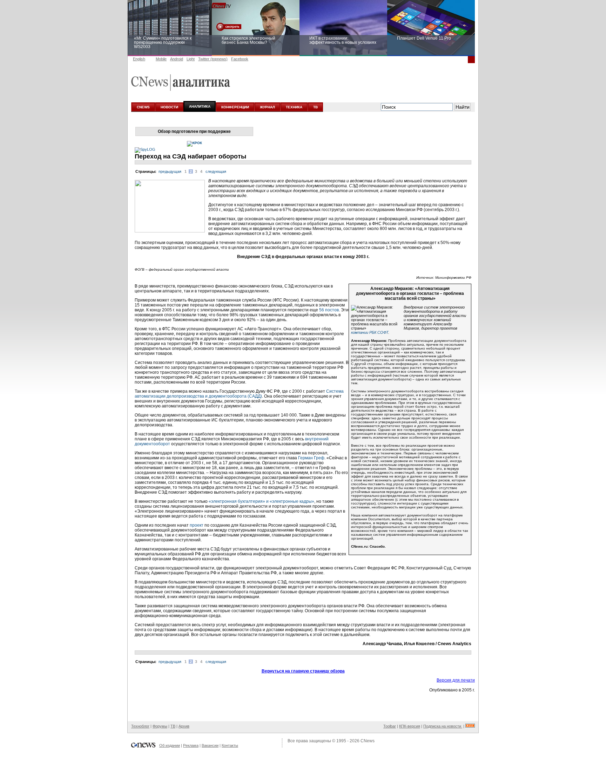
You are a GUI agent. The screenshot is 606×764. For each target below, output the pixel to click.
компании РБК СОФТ (369, 332)
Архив (184, 726)
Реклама (190, 745)
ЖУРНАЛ (267, 107)
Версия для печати (456, 680)
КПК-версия (409, 726)
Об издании (169, 745)
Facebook (239, 59)
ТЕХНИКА (294, 107)
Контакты (230, 745)
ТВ (315, 107)
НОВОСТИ (169, 107)
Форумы (160, 726)
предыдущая (170, 171)
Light (191, 59)
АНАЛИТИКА (199, 106)
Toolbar (389, 726)
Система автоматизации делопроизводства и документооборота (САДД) (239, 394)
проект (196, 525)
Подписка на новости (442, 726)
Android (176, 59)
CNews (368, 740)
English (139, 59)
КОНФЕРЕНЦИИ (235, 107)
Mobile (161, 59)
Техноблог (140, 726)
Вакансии (210, 745)
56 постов (329, 309)
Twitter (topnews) (213, 59)
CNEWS (143, 107)
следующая (216, 171)
